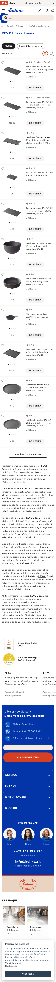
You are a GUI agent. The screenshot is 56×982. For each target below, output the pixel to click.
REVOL (44, 466)
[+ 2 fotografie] (12, 354)
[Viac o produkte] (12, 71)
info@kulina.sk (28, 861)
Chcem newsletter (28, 757)
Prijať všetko (28, 974)
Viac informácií (13, 963)
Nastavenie (11, 966)
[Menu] (3, 10)
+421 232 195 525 (28, 851)
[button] (28, 46)
